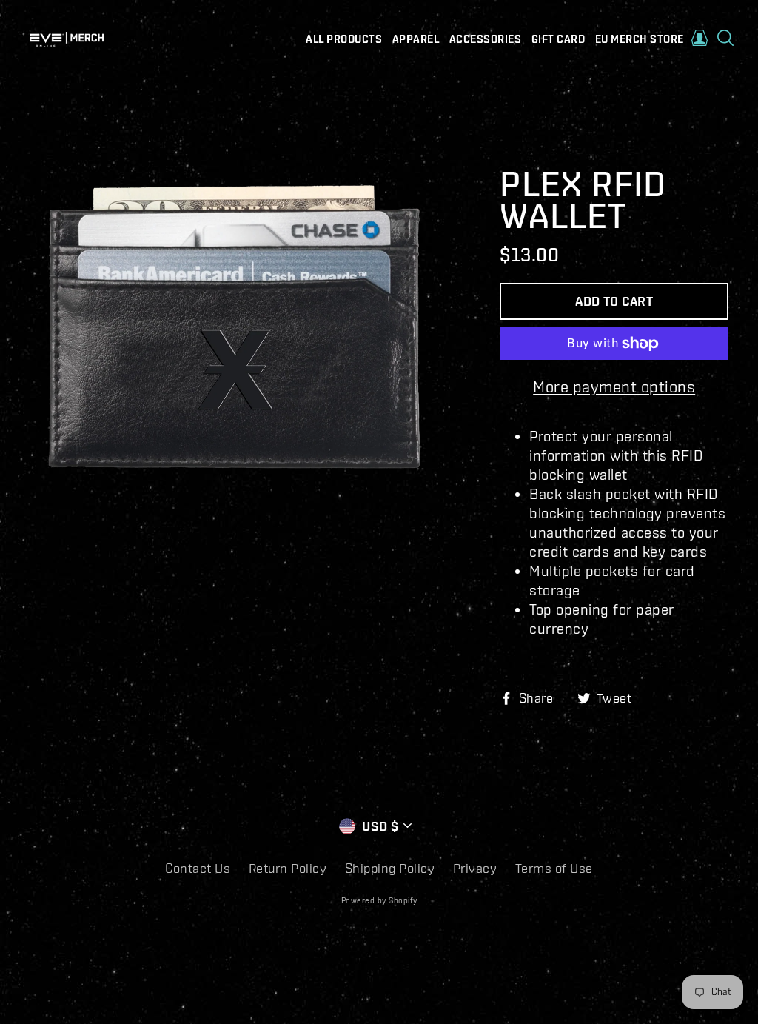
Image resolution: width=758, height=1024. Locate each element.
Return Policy (288, 868)
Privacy (475, 868)
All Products (344, 39)
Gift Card (558, 39)
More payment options (614, 386)
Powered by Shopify (379, 900)
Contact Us (197, 868)
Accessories (485, 39)
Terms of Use (554, 868)
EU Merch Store (639, 39)
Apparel (416, 39)
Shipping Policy (390, 868)
